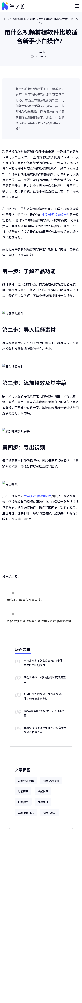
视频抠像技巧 (26, 813)
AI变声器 (23, 791)
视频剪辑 (23, 802)
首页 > (7, 19)
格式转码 (43, 791)
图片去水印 (49, 813)
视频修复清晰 (26, 781)
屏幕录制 (43, 802)
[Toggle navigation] (77, 6)
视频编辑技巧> (21, 19)
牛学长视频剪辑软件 (55, 214)
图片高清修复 (51, 781)
